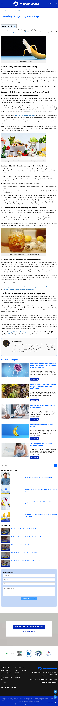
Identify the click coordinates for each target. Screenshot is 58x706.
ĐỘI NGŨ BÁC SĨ (5, 670)
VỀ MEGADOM (5, 667)
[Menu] (2, 4)
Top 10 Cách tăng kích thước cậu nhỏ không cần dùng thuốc (27, 536)
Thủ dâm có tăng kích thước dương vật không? (23, 528)
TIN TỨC (17, 675)
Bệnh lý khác (16, 10)
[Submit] (55, 465)
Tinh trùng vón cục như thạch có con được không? (18, 289)
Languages (51, 3)
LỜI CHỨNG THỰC (20, 667)
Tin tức (10, 10)
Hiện (14, 26)
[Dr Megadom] (26, 3)
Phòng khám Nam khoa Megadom (18, 332)
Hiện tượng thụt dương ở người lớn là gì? (21, 544)
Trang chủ (4, 10)
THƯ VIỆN (3, 682)
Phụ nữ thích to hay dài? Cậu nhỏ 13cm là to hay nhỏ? (25, 560)
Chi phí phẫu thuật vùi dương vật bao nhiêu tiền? (24, 552)
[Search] (56, 3)
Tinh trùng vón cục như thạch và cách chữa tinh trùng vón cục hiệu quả (25, 287)
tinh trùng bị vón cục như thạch (25, 115)
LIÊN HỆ (17, 677)
